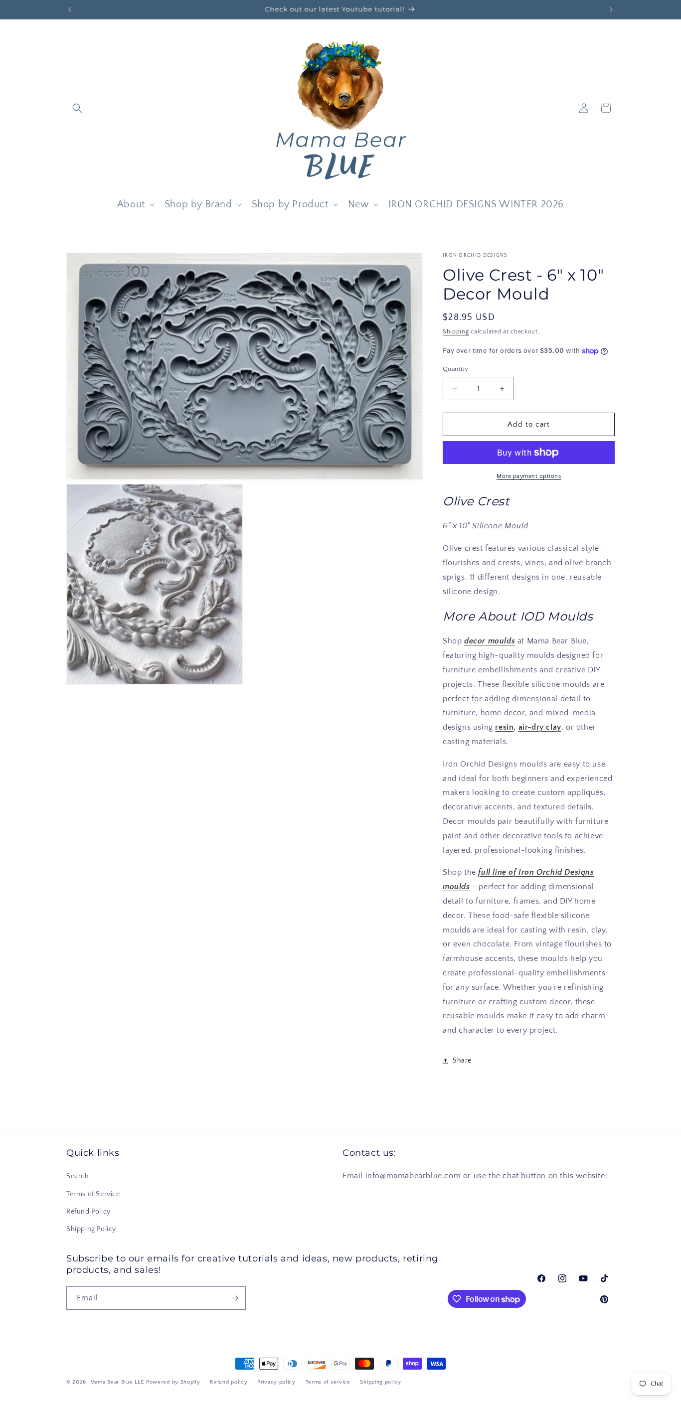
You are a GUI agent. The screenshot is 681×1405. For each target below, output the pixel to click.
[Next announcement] (611, 9)
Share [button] (462, 1061)
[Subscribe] (234, 1298)
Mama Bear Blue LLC (117, 1382)
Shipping (456, 331)
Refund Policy (88, 1212)
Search (77, 1176)
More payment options (529, 476)
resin (504, 727)
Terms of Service (93, 1194)
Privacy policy (276, 1382)
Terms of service (328, 1382)
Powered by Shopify (173, 1382)
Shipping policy (380, 1382)
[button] (77, 108)
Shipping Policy (91, 1229)
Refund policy (228, 1382)
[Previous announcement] (70, 9)
